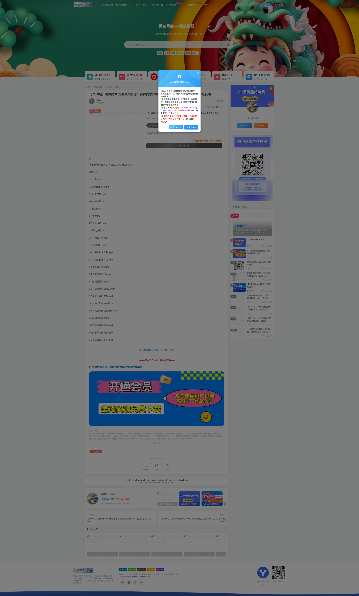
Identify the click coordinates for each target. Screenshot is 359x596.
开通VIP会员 (176, 127)
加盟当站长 (191, 127)
